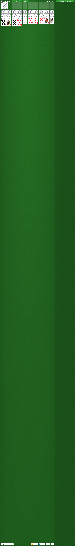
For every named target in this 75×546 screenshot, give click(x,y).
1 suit (13, 1)
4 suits (20, 1)
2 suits (17, 1)
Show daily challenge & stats (65, 1)
